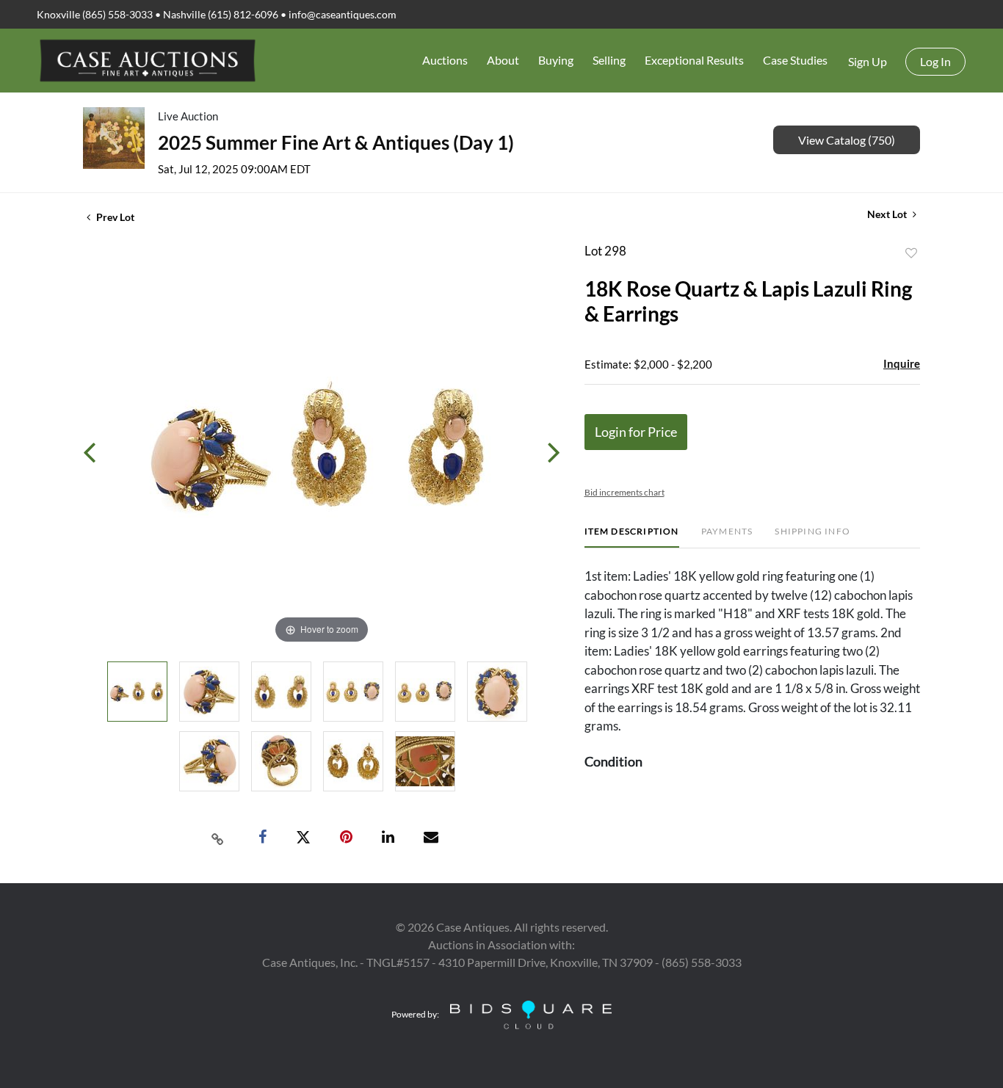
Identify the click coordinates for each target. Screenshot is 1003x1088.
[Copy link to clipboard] (218, 837)
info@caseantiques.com (343, 14)
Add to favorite (911, 253)
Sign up (867, 61)
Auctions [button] (445, 60)
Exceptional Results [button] (694, 60)
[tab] (631, 537)
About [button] (503, 60)
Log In (935, 61)
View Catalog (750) (846, 140)
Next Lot (888, 214)
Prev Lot (114, 217)
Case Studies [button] (795, 60)
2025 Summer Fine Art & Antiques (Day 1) (336, 142)
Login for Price (636, 432)
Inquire (901, 363)
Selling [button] (609, 60)
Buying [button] (555, 60)
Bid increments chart (624, 492)
